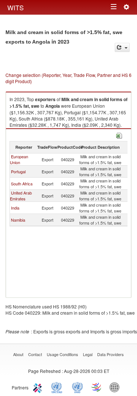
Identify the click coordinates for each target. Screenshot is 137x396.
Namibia (18, 220)
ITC (38, 387)
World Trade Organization (97, 387)
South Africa (22, 183)
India (15, 208)
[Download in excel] (119, 135)
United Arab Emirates (21, 195)
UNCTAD (58, 387)
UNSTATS (77, 387)
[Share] (122, 47)
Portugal (18, 171)
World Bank (116, 387)
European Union (19, 159)
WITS (15, 7)
